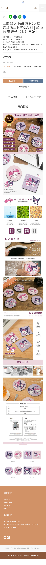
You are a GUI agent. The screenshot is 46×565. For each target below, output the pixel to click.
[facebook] (15, 17)
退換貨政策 (8, 502)
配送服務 (7, 505)
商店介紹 (7, 499)
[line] (10, 17)
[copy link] (24, 17)
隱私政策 (7, 508)
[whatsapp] (19, 17)
